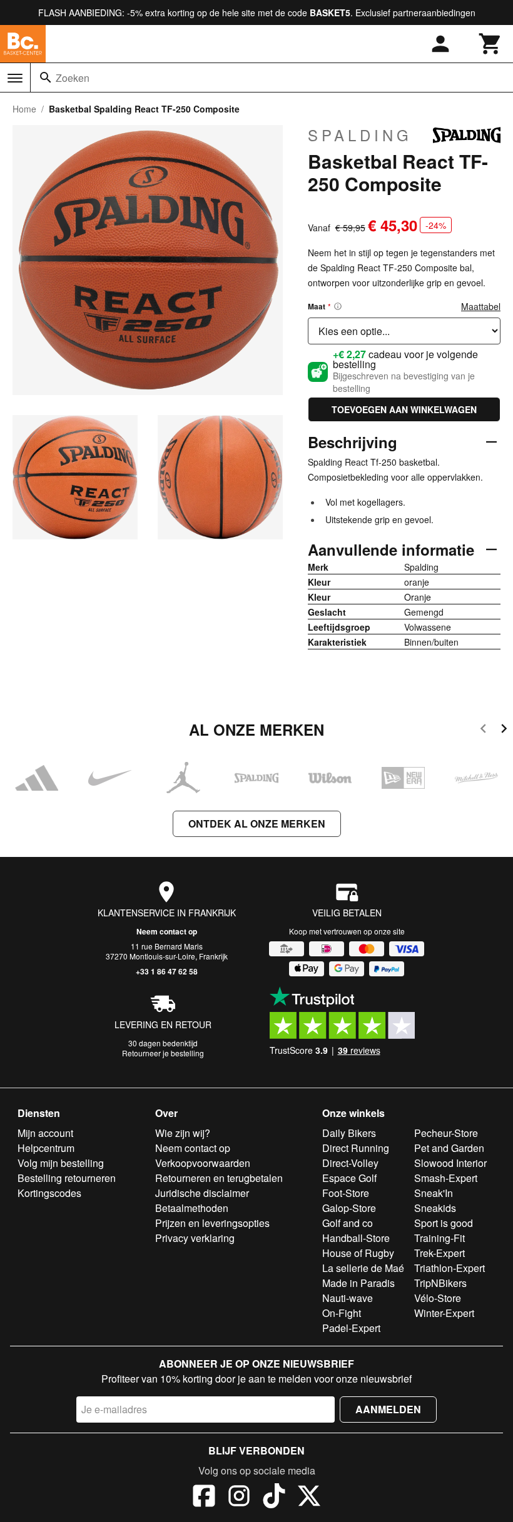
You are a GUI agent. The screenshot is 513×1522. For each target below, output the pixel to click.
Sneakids (435, 1208)
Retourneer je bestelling (163, 1053)
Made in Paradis (358, 1283)
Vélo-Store (437, 1298)
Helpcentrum (46, 1148)
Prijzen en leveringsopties (212, 1223)
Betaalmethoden (191, 1208)
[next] (504, 730)
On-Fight (341, 1313)
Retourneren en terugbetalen (219, 1178)
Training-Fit (439, 1238)
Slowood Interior (450, 1163)
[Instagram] (238, 1497)
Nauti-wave (347, 1298)
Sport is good (443, 1223)
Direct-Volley (350, 1163)
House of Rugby (358, 1253)
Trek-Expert (439, 1253)
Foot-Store (345, 1193)
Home (24, 109)
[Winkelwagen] (490, 43)
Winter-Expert (444, 1313)
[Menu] (15, 78)
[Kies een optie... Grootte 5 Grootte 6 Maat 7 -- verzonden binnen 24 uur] (404, 331)
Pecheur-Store (446, 1133)
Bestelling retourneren (67, 1178)
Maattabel (480, 306)
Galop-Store (349, 1208)
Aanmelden (388, 1409)
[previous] (483, 730)
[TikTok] (274, 1497)
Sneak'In (433, 1193)
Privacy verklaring (195, 1238)
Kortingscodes (49, 1193)
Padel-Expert (351, 1328)
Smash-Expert (445, 1178)
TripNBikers (440, 1283)
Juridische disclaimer (202, 1193)
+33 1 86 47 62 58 (167, 971)
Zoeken (72, 78)
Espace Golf (349, 1178)
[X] (309, 1497)
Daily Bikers (349, 1133)
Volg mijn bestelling (61, 1163)
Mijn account (45, 1133)
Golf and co (347, 1223)
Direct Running (355, 1148)
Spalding (360, 135)
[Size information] (337, 306)
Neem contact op (166, 931)
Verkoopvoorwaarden (202, 1163)
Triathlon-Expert (449, 1268)
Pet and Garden (449, 1148)
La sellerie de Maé (363, 1268)
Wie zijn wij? (182, 1133)
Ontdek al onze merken (256, 823)
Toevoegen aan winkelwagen (404, 409)
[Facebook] (203, 1497)
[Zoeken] (45, 77)
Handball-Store (356, 1238)
